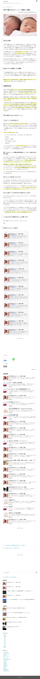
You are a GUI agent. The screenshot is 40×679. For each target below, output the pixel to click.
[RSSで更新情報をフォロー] (6, 366)
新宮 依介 (34, 369)
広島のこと (5, 655)
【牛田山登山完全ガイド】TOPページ (13, 626)
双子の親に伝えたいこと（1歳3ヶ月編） (14, 582)
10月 (5, 636)
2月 (4, 643)
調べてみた (5, 666)
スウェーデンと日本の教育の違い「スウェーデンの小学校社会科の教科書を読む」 (21, 599)
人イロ (5, 1)
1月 (4, 644)
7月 (4, 638)
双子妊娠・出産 (33, 12)
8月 (4, 637)
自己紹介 (5, 662)
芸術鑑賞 (5, 663)
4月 (4, 641)
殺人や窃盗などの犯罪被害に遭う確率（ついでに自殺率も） (15, 545)
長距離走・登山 (6, 670)
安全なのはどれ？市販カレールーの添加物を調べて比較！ (17, 617)
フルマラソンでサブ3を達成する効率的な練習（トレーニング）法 (18, 612)
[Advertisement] (20, 346)
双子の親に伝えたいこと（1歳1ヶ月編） (14, 586)
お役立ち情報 (5, 652)
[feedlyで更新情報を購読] (4, 366)
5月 (4, 640)
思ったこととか (6, 656)
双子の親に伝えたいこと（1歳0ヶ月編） (14, 595)
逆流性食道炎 (5, 669)
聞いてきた (5, 660)
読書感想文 (5, 665)
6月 (4, 639)
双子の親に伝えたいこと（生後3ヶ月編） (22, 161)
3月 (4, 642)
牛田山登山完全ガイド (7, 659)
